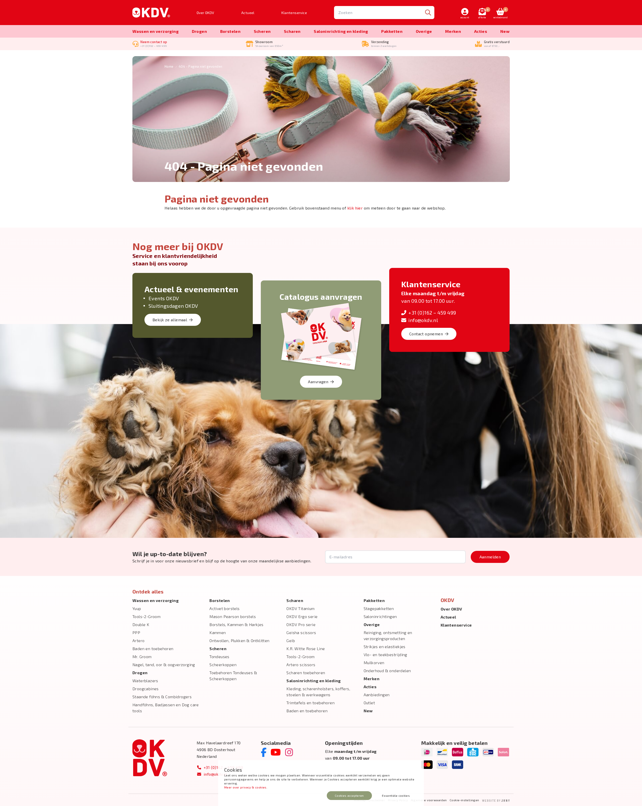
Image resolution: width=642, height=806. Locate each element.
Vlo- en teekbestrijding (385, 654)
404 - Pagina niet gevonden (200, 66)
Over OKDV (205, 13)
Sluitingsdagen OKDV (173, 306)
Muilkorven (374, 662)
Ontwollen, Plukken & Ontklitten (239, 640)
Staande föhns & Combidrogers (162, 696)
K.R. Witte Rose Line (305, 648)
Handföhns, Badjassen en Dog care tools (165, 707)
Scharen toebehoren (305, 672)
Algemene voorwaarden (429, 800)
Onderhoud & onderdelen (387, 670)
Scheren (262, 31)
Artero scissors (300, 664)
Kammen (217, 632)
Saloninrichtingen (380, 616)
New (505, 31)
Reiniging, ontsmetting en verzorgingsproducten (388, 635)
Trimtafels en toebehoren (310, 702)
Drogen (199, 31)
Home (169, 66)
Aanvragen (318, 381)
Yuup (136, 608)
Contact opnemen (426, 333)
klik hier (355, 208)
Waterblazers (145, 680)
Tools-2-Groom (146, 616)
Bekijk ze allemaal (169, 319)
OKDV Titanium (300, 608)
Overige (424, 31)
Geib (290, 640)
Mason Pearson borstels (232, 616)
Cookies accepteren (349, 795)
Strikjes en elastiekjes (385, 646)
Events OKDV (163, 298)
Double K (140, 624)
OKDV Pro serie (300, 624)
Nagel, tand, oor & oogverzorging (163, 664)
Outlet (369, 702)
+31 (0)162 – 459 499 (432, 313)
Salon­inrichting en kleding (341, 31)
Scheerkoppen (222, 664)
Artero (138, 640)
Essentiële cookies (396, 795)
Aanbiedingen (377, 694)
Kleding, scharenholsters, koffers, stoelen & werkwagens (318, 691)
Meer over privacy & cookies (245, 787)
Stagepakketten (379, 608)
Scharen (292, 31)
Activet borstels (224, 608)
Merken (453, 31)
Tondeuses (219, 656)
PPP (136, 632)
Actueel (248, 13)
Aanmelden (490, 556)
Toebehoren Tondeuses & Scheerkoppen (233, 675)
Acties (480, 31)
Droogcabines (145, 688)
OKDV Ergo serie (301, 616)
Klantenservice (294, 13)
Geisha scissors (301, 632)
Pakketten (392, 31)
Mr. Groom (142, 656)
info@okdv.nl (423, 320)
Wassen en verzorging (155, 31)
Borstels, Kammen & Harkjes (236, 624)
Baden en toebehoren (153, 648)
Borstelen (230, 31)
